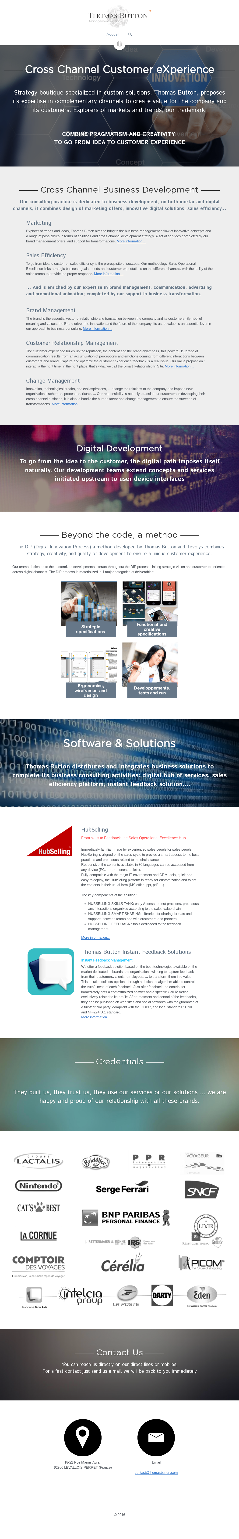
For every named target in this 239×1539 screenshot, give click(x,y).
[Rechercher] (130, 34)
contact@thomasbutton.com (156, 1469)
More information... (131, 239)
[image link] (119, 43)
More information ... (108, 272)
